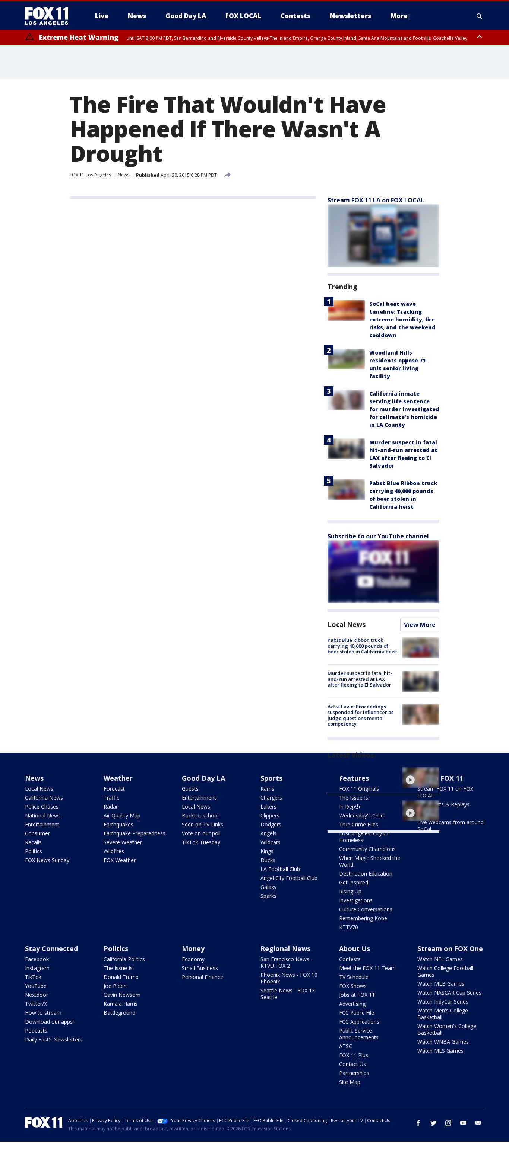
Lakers (268, 806)
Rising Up (350, 891)
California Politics (124, 959)
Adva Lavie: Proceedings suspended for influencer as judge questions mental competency (360, 715)
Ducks (267, 860)
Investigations (356, 900)
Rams (267, 788)
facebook (418, 1123)
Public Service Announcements (359, 1034)
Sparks (268, 895)
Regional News (285, 948)
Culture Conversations (365, 909)
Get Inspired (353, 882)
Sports (271, 778)
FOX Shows (353, 985)
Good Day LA (203, 778)
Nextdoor (36, 994)
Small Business (200, 968)
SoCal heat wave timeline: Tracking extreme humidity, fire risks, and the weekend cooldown (402, 319)
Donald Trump (121, 976)
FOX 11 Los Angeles (90, 175)
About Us (354, 948)
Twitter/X (36, 1003)
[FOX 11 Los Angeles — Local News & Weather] (49, 16)
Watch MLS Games (440, 1050)
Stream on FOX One (450, 948)
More (399, 16)
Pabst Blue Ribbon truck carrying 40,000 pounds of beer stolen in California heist (362, 646)
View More (420, 625)
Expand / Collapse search (479, 16)
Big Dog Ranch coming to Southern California (357, 773)
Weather (118, 778)
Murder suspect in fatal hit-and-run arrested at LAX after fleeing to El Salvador (360, 679)
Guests (190, 788)
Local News (347, 624)
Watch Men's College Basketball (442, 1014)
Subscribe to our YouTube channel (378, 536)
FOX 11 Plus (353, 1055)
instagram (448, 1123)
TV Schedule (354, 976)
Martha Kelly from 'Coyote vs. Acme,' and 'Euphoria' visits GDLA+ (362, 809)
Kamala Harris (120, 1003)
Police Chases (42, 806)
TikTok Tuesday (201, 842)
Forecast (114, 788)
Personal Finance (202, 976)
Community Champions (367, 848)
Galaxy (268, 886)
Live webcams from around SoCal (450, 825)
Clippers (269, 815)
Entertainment (42, 824)
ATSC (345, 1046)
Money (193, 948)
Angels (268, 833)
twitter (433, 1123)
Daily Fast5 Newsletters (53, 1039)
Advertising (352, 1003)
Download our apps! (49, 1021)
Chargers (271, 797)
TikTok (33, 976)
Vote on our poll (201, 833)
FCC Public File (356, 1012)
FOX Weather (120, 860)
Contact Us (352, 1064)
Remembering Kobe (363, 918)
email (478, 1123)
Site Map (349, 1081)
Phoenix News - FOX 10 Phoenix (288, 978)
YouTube (36, 985)
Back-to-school (200, 815)
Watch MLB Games (440, 983)
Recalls (33, 842)
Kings (267, 851)
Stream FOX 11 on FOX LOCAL (445, 792)
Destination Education (365, 873)
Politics (33, 851)
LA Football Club (280, 869)
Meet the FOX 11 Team (367, 968)
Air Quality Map (122, 815)
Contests (350, 959)
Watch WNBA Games (443, 1041)
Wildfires (114, 851)
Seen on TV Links (202, 824)
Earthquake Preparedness (134, 833)
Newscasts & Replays (443, 804)
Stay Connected (51, 948)
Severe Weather (123, 842)
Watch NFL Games (440, 959)
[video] (420, 777)
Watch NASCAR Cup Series (449, 992)
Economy (193, 959)
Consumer (37, 833)
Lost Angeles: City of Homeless (364, 837)
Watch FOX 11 (440, 778)
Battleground (119, 1012)
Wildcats (270, 842)
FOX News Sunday (47, 860)
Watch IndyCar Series (442, 1001)
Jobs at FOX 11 (357, 994)
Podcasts (36, 1030)
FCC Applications (359, 1021)
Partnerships (354, 1072)
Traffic (111, 797)
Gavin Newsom (122, 994)
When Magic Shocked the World (369, 861)
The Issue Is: (119, 968)
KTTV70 (348, 927)
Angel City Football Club (288, 877)
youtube (463, 1123)
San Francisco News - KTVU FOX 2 (286, 962)
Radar (111, 806)
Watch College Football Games (445, 971)
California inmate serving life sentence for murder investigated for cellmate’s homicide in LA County (404, 409)
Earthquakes (118, 824)
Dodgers (270, 824)
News (123, 175)
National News (43, 815)
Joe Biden (115, 985)
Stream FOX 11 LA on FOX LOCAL (376, 200)
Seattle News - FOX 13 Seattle (287, 994)
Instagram (37, 968)
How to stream (43, 1012)
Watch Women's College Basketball (446, 1029)
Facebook (37, 959)
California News (44, 797)
